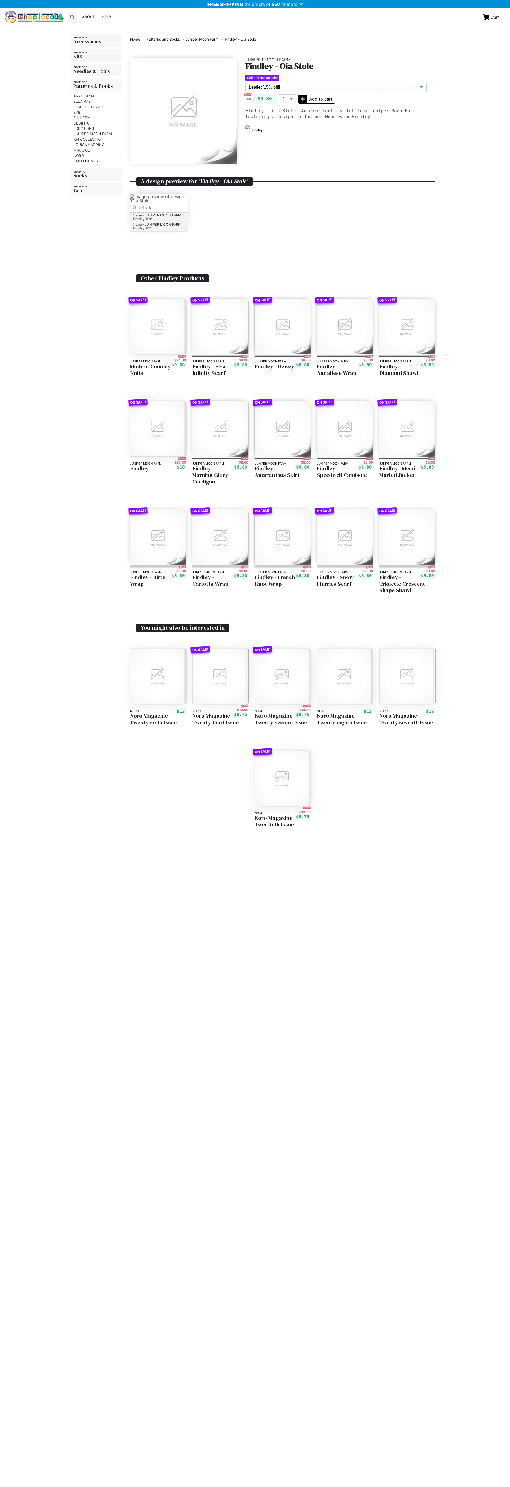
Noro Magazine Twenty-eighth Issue (342, 719)
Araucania (84, 96)
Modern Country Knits (150, 369)
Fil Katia (82, 118)
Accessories (87, 41)
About (88, 17)
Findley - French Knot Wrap (275, 580)
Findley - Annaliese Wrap (336, 369)
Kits (77, 56)
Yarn (78, 190)
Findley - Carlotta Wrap (210, 580)
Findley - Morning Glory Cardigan (210, 475)
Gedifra (81, 123)
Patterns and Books (163, 39)
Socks (80, 175)
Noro (79, 155)
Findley (139, 468)
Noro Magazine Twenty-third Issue (215, 719)
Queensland (86, 161)
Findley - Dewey (274, 366)
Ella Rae (82, 101)
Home (135, 39)
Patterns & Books (93, 86)
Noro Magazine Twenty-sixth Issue (153, 719)
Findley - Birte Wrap (147, 580)
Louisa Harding (89, 145)
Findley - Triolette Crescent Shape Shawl (402, 584)
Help (106, 17)
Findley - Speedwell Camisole (342, 471)
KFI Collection (88, 139)
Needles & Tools (91, 71)
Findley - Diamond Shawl (398, 369)
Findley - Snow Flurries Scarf (335, 580)
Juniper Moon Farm (93, 134)
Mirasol (82, 150)
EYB (77, 112)
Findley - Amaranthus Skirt (277, 471)
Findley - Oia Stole (240, 39)
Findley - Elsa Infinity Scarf (209, 369)
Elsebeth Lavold (90, 107)
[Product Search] (72, 17)
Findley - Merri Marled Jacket (397, 471)
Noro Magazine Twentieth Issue (274, 821)
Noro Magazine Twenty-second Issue (281, 719)
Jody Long (84, 128)
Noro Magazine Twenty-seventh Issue (406, 719)
